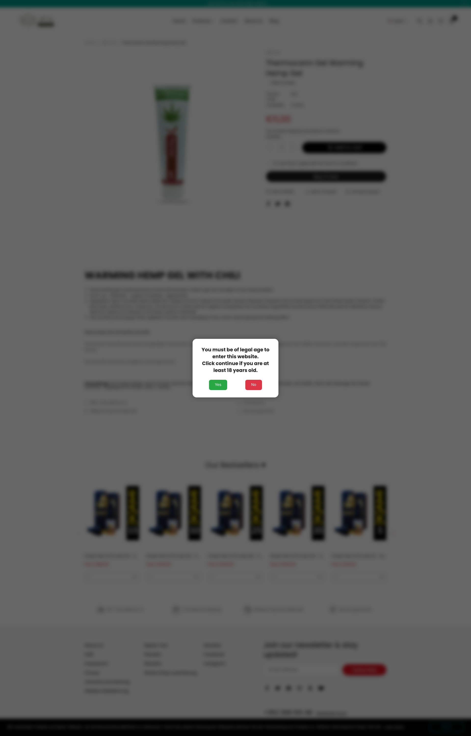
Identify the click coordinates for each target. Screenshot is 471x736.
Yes (218, 385)
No (253, 385)
